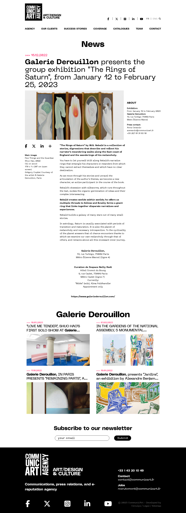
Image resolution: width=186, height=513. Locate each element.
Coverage (100, 29)
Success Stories (75, 29)
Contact (155, 29)
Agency (30, 29)
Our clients (49, 29)
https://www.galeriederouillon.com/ (93, 297)
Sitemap (156, 506)
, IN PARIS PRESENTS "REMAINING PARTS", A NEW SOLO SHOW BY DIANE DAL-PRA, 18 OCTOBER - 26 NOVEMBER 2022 (56, 377)
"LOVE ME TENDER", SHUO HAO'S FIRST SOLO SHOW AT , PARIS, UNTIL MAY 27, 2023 (54, 329)
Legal (146, 506)
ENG (155, 19)
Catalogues (121, 29)
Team (139, 29)
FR (147, 19)
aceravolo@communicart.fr (140, 130)
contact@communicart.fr (136, 479)
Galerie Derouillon (93, 315)
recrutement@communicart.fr (139, 489)
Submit (122, 438)
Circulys (136, 506)
